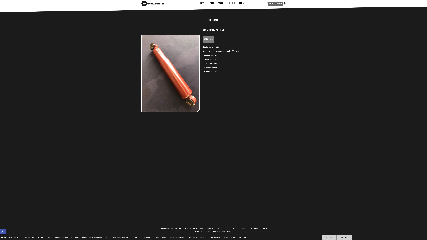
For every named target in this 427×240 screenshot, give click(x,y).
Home (202, 3)
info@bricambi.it (260, 229)
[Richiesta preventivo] (276, 3)
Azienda (211, 3)
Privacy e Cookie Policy (222, 231)
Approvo (329, 237)
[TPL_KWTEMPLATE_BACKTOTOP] (423, 236)
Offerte (232, 3)
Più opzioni (344, 237)
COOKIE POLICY (243, 237)
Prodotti (221, 3)
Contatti (242, 3)
